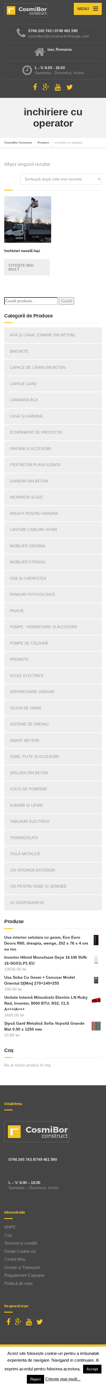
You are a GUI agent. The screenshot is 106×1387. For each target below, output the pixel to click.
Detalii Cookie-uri (20, 1251)
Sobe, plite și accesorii (34, 757)
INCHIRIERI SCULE (26, 497)
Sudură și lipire (26, 805)
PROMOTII (19, 659)
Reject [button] (35, 1379)
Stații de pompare (28, 789)
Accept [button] (92, 1369)
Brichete (19, 351)
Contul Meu (14, 1259)
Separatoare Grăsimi (32, 692)
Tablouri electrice (30, 821)
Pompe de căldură (29, 643)
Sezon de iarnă (25, 708)
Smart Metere (25, 740)
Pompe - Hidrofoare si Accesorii (43, 627)
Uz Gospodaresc (27, 903)
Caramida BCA (24, 400)
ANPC (10, 1227)
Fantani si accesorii (30, 449)
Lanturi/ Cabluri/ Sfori (33, 530)
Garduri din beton (29, 481)
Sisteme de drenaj (29, 724)
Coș (8, 1235)
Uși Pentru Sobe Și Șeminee (38, 886)
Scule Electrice (27, 676)
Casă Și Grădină (26, 416)
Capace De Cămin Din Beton (37, 367)
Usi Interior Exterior (32, 870)
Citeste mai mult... (63, 1379)
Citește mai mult (21, 267)
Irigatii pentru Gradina (34, 513)
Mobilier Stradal (28, 562)
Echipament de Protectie (36, 432)
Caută (66, 301)
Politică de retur (18, 1283)
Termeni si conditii (20, 1243)
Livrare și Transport (22, 1267)
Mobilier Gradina (28, 546)
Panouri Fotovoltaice (32, 594)
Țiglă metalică (25, 854)
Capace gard (23, 384)
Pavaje (17, 611)
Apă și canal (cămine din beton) (42, 335)
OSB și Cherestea (28, 578)
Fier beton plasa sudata (35, 465)
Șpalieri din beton (29, 773)
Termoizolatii (24, 838)
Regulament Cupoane (24, 1275)
